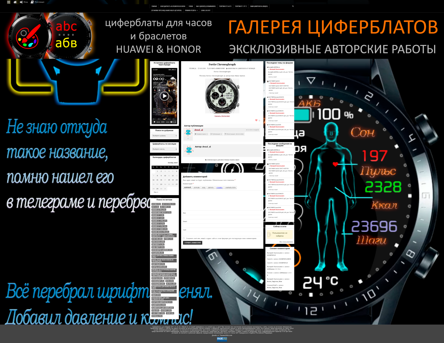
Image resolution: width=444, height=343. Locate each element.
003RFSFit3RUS (285, 259)
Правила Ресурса (190, 10)
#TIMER (168, 239)
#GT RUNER (165, 207)
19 (173, 180)
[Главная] (15, 2)
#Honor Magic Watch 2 (161, 212)
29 (157, 189)
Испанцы (157, 316)
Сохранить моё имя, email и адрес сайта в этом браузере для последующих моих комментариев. (221, 238)
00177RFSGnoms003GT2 (276, 97)
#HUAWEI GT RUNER (159, 229)
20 (177, 180)
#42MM (156, 204)
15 (157, 180)
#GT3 (155, 207)
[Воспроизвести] (154, 122)
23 (161, 184)
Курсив (196, 187)
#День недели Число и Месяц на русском (162, 260)
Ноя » (156, 192)
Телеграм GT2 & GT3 (225, 6)
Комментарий (188, 184)
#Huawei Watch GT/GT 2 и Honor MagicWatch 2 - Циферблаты (163, 235)
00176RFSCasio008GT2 (276, 111)
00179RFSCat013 (274, 81)
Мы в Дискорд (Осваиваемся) (206, 6)
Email (185, 221)
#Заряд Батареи (159, 267)
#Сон (169, 281)
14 (153, 180)
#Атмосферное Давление (162, 250)
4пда (155, 310)
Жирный (187, 187)
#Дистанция (158, 264)
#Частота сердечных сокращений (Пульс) (163, 291)
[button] (164, 96)
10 (165, 176)
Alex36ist (166, 310)
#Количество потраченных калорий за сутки (164, 270)
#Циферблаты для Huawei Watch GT (163, 287)
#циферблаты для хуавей (162, 308)
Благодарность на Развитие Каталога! (172, 6)
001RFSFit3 (271, 255)
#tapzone (157, 239)
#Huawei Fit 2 (157, 215)
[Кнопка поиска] (293, 6)
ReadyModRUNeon (274, 67)
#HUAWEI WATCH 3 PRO (160, 232)
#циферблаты (158, 305)
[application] (164, 96)
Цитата (211, 187)
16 (161, 180)
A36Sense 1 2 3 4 (273, 269)
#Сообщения (158, 284)
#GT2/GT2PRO (168, 204)
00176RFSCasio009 (274, 125)
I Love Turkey (158, 313)
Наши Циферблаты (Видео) (259, 6)
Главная (154, 6)
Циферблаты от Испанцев (246, 68)
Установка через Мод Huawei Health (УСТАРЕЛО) (166, 10)
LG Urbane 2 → (257, 168)
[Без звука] (171, 122)
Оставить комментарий (217, 68)
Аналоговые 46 (232, 68)
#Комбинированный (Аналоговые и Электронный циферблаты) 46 (164, 275)
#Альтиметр (158, 247)
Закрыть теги (230, 187)
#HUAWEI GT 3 (158, 218)
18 (169, 180)
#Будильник (157, 253)
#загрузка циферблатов (162, 302)
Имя (184, 213)
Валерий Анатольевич (277, 69)
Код (203, 187)
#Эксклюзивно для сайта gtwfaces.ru (160, 298)
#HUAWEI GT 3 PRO (159, 221)
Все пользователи (286, 242)
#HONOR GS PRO (159, 210)
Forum (191, 6)
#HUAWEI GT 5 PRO (159, 226)
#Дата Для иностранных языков (163, 256)
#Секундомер (158, 281)
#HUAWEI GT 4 (158, 223)
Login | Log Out (205, 10)
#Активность (158, 244)
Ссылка (219, 187)
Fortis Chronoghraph (222, 64)
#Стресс (171, 284)
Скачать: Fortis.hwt (222, 116)
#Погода (157, 278)
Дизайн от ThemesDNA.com (222, 335)
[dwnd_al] (188, 132)
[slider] (162, 122)
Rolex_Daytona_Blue (274, 281)
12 (173, 176)
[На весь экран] (175, 122)
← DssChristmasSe (188, 168)
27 (177, 184)
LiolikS (170, 313)
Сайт (184, 230)
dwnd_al (193, 68)
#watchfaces (158, 242)
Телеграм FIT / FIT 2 (241, 6)
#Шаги (156, 295)
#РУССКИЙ (169, 278)
